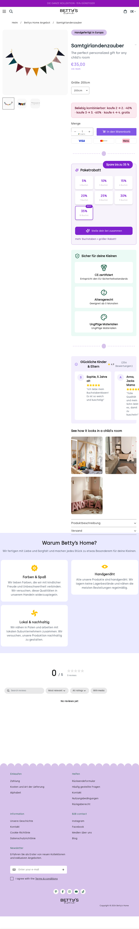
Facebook (78, 826)
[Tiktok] (83, 891)
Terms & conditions (46, 878)
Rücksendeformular (83, 781)
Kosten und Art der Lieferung (27, 786)
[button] (19, 11)
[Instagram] (69, 891)
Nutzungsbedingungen (85, 798)
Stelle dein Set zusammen (107, 230)
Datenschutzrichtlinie (23, 838)
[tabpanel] (69, 712)
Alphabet (15, 792)
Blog (74, 838)
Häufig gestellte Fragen (86, 786)
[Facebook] (62, 891)
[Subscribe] (63, 870)
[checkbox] (99, 691)
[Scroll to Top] (132, 910)
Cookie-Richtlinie (20, 832)
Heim (15, 22)
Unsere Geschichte (21, 821)
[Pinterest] (55, 891)
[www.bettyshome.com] (69, 11)
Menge (76, 123)
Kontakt (76, 792)
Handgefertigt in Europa (89, 32)
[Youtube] (76, 891)
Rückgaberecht (81, 804)
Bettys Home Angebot (37, 22)
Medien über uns (82, 832)
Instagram (78, 821)
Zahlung (15, 781)
